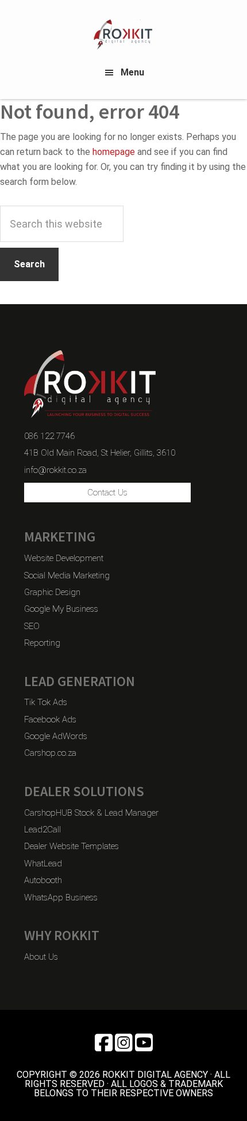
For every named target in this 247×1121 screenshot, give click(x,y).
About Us (41, 957)
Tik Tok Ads (45, 702)
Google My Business (61, 609)
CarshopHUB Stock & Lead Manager (91, 813)
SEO (32, 626)
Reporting (42, 643)
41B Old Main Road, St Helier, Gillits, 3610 (99, 453)
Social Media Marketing (67, 575)
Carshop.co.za (50, 753)
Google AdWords (55, 736)
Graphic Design (52, 592)
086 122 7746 (49, 436)
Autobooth (43, 880)
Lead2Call (42, 829)
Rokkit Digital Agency (123, 35)
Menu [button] (132, 72)
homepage (113, 151)
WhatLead (43, 863)
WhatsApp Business (61, 897)
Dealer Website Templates (71, 846)
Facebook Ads (50, 719)
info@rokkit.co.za (55, 470)
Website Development (63, 558)
